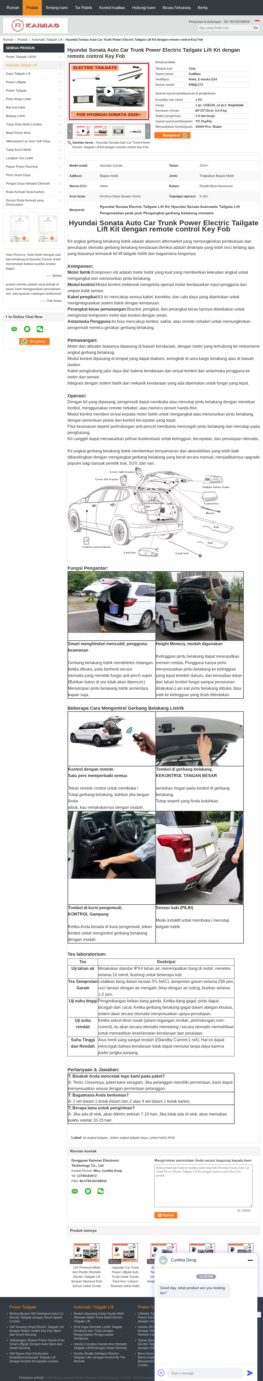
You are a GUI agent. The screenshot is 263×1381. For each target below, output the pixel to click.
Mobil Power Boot (18, 133)
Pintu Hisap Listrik (18, 99)
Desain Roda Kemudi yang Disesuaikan (25, 202)
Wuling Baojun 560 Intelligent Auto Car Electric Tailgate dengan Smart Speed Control (36, 1317)
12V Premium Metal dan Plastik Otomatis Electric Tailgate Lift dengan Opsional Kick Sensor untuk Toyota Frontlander (86, 1279)
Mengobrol (172, 135)
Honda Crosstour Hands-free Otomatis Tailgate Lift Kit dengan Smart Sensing (100, 1346)
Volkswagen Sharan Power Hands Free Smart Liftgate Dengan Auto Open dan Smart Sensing (37, 1344)
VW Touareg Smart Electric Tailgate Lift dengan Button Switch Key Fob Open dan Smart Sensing (36, 1330)
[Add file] (161, 1372)
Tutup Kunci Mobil (18, 150)
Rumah (13, 7)
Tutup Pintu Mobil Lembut (24, 124)
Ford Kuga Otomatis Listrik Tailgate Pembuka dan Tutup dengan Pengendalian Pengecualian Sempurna (98, 1332)
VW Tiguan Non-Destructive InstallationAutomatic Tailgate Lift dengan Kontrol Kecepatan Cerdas (34, 1357)
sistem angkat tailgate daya (129, 1138)
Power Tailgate (16, 90)
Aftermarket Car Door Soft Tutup (28, 141)
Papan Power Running (22, 166)
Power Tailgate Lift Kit (21, 57)
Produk (32, 7)
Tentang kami (56, 7)
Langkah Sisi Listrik (19, 158)
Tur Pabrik (83, 7)
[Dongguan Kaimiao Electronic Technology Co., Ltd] (35, 25)
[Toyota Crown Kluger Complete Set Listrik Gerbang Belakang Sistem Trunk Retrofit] (241, 1252)
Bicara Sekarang (177, 7)
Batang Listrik (15, 116)
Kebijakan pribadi (31, 1377)
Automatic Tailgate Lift (47, 39)
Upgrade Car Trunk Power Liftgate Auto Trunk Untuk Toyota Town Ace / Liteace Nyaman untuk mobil (125, 1277)
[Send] (250, 1372)
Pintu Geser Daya (18, 175)
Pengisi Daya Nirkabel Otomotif (28, 183)
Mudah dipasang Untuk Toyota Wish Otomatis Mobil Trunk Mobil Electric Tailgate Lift (99, 1317)
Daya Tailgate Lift (18, 74)
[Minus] (250, 1260)
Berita (203, 7)
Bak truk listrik (15, 107)
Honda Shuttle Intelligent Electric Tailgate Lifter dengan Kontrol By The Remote (99, 1357)
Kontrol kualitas (112, 7)
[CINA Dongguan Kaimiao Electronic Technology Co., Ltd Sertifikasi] (20, 228)
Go (255, 28)
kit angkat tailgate (95, 1138)
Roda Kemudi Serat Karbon (25, 192)
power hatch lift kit (162, 1138)
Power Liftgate (16, 82)
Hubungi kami (143, 7)
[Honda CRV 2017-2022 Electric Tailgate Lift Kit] (109, 91)
